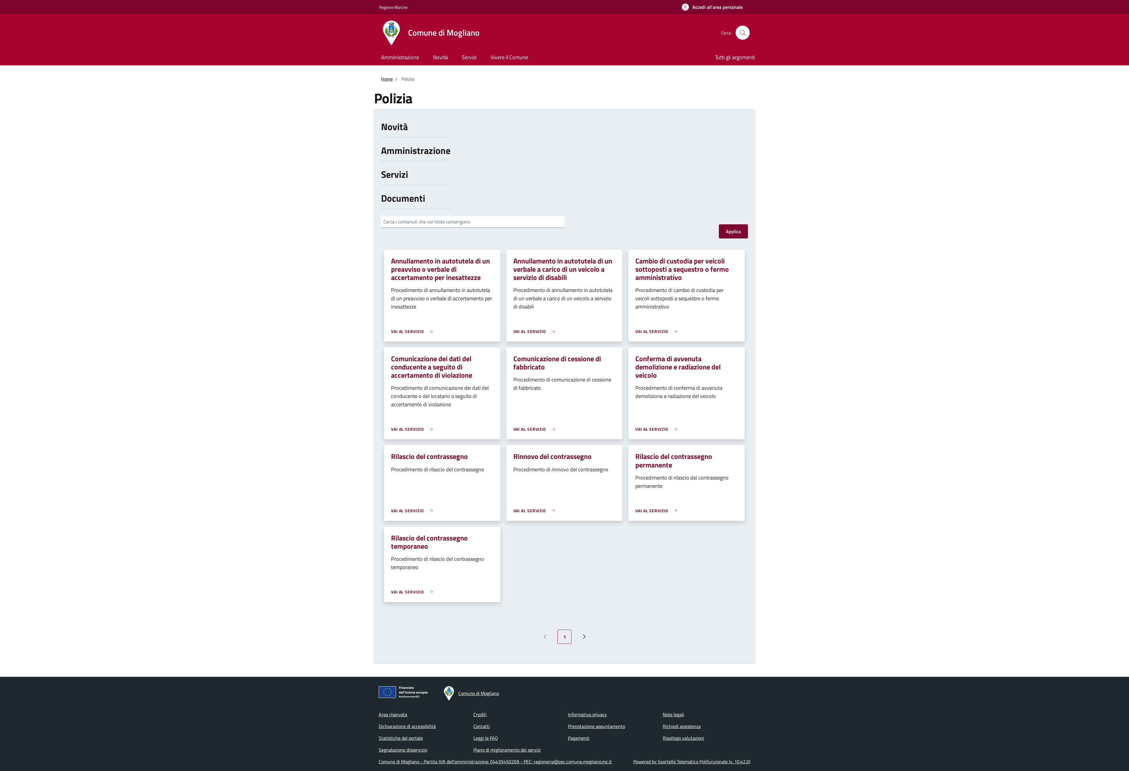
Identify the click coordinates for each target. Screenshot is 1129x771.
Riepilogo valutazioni (683, 738)
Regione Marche (393, 7)
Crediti (480, 714)
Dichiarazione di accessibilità (407, 726)
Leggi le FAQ (485, 738)
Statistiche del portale (401, 738)
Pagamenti (578, 738)
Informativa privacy (587, 714)
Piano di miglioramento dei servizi (507, 749)
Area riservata (393, 714)
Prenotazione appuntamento (596, 726)
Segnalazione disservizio (403, 749)
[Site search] (743, 33)
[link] (413, 331)
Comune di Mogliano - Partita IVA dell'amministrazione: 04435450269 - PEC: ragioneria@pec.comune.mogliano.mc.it (495, 761)
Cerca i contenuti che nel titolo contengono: (426, 221)
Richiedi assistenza (682, 726)
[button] (712, 7)
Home (387, 78)
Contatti (481, 726)
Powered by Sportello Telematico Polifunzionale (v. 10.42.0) (691, 761)
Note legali (673, 714)
